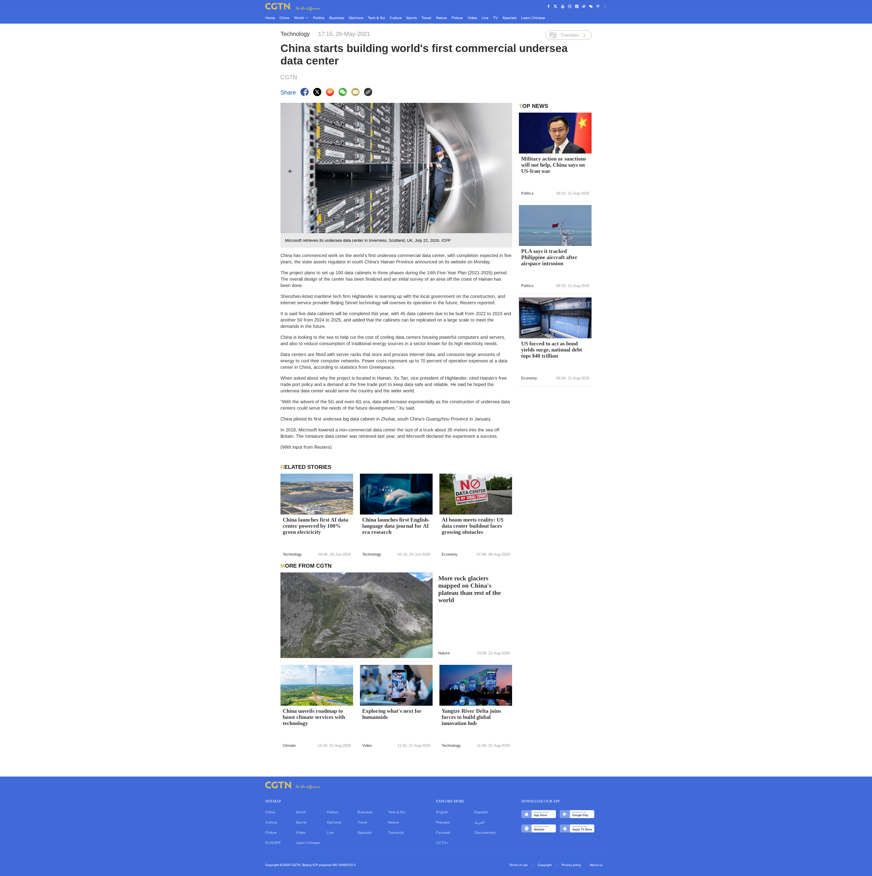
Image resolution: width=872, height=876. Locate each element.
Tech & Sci (376, 18)
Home (270, 18)
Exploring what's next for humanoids (392, 714)
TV (495, 18)
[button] (366, 700)
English (442, 812)
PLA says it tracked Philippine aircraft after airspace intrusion (549, 257)
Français (443, 822)
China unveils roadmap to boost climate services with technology (314, 717)
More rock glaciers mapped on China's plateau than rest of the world (469, 589)
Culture (396, 18)
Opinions (356, 18)
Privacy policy (571, 865)
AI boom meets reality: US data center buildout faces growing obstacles (472, 526)
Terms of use (519, 865)
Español (481, 812)
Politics (319, 18)
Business (336, 18)
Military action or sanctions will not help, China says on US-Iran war (553, 165)
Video (472, 18)
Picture (457, 18)
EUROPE (273, 843)
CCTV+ (442, 843)
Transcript (396, 832)
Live (485, 18)
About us (596, 865)
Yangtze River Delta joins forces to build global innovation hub (471, 717)
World (299, 18)
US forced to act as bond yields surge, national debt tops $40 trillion (551, 350)
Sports (411, 18)
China (284, 18)
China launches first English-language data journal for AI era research (396, 526)
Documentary (485, 832)
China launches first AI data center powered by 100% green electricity (315, 526)
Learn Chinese (533, 18)
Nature (441, 18)
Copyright (545, 865)
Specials (510, 18)
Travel (426, 18)
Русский (443, 832)
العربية (479, 822)
